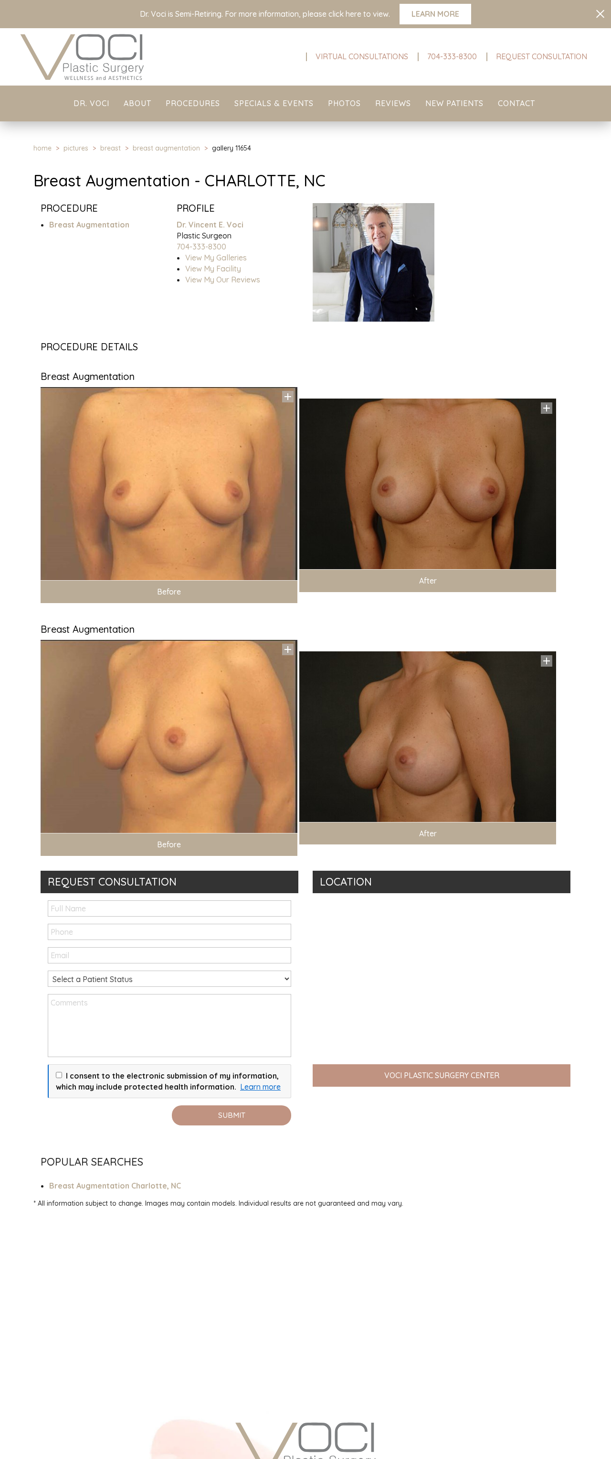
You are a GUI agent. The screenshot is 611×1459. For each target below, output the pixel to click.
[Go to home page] (105, 57)
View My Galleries (216, 257)
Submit (231, 1115)
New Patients (454, 103)
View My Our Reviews (222, 279)
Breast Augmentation (166, 148)
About (137, 103)
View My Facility (213, 268)
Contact (516, 103)
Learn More (435, 14)
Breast (110, 148)
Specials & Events (274, 103)
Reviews (393, 103)
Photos (344, 103)
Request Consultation (541, 56)
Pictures (75, 148)
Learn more (260, 1087)
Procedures (193, 103)
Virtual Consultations (362, 56)
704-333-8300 (452, 56)
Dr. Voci (91, 103)
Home (42, 148)
